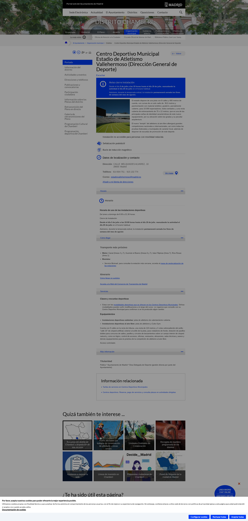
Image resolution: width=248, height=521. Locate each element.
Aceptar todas (237, 517)
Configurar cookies (199, 517)
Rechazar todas (219, 517)
